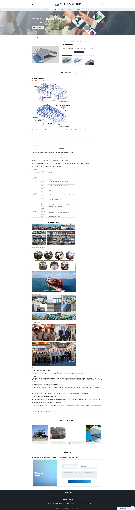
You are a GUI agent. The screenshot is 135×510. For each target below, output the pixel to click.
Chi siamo (88, 9)
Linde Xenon (73, 503)
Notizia (62, 9)
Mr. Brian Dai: (37, 457)
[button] (33, 4)
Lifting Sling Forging (80, 503)
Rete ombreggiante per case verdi (54, 405)
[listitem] (67, 60)
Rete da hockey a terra (85, 405)
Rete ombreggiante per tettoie (37, 405)
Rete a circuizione (92, 405)
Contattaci (78, 9)
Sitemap (78, 508)
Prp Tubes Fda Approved (48, 503)
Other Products (66, 503)
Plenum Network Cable (58, 503)
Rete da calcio (45, 405)
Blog (70, 9)
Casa (46, 9)
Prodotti (54, 9)
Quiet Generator (88, 503)
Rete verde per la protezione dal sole (67, 405)
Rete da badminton (77, 405)
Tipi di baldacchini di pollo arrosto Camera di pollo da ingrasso (45, 411)
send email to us (79, 51)
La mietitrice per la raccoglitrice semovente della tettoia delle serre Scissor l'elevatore (48, 412)
